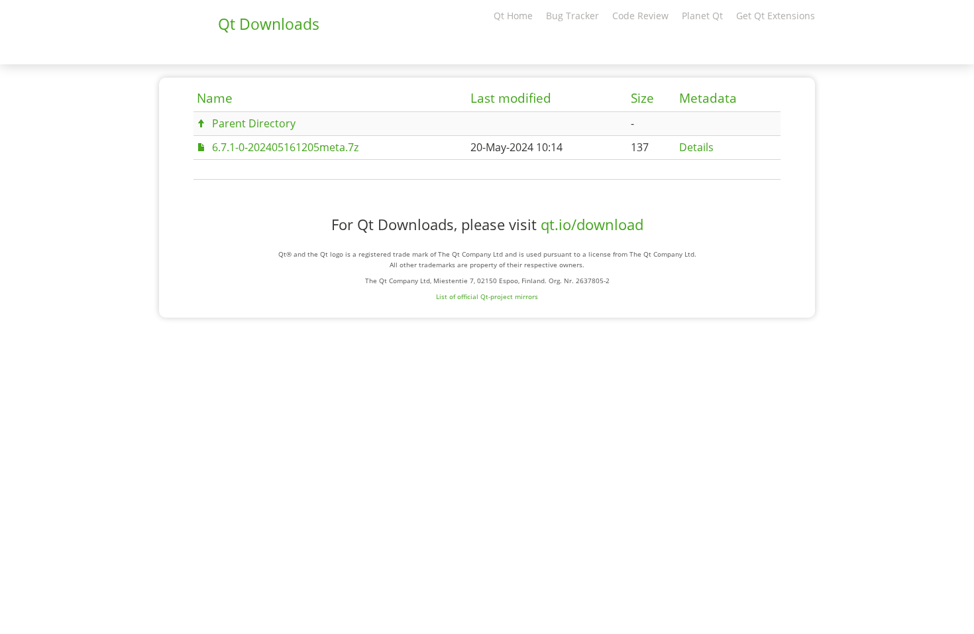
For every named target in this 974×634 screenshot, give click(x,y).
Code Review (640, 15)
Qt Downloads (268, 23)
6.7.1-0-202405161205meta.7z (285, 147)
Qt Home (513, 15)
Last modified (510, 98)
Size (642, 98)
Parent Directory (254, 123)
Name (215, 98)
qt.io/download (592, 224)
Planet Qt (702, 15)
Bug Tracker (572, 15)
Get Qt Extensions (775, 15)
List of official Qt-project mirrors (487, 296)
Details (696, 147)
